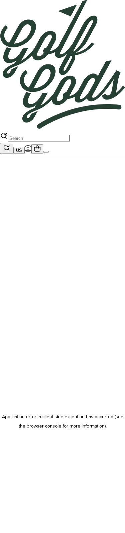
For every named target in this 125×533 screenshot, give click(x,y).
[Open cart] (37, 149)
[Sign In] (28, 150)
